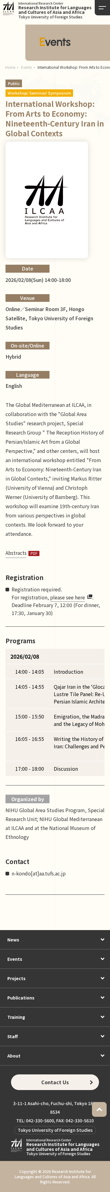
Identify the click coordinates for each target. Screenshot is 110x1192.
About (13, 1056)
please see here (67, 597)
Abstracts (16, 552)
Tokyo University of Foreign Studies (55, 1130)
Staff (12, 1036)
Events (26, 67)
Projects (16, 978)
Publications (21, 998)
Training (16, 1017)
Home (10, 67)
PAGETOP (99, 1109)
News (13, 940)
